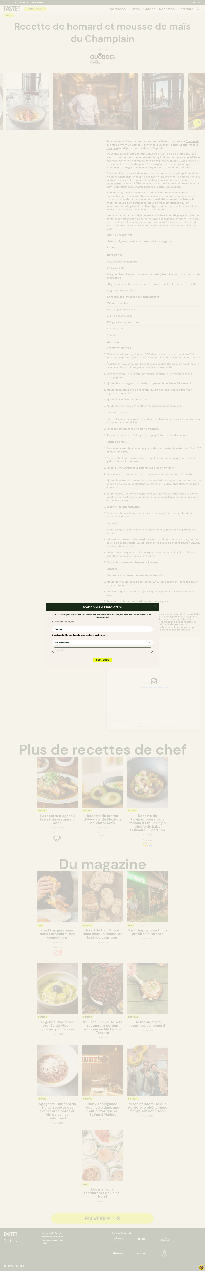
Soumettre (102, 660)
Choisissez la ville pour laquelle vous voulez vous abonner (78, 635)
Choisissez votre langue (63, 622)
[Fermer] (155, 606)
